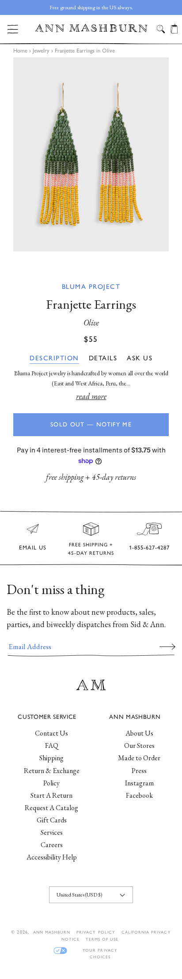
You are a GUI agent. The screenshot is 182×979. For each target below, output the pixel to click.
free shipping (64, 477)
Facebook (139, 795)
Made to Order (139, 757)
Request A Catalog (51, 807)
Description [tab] (54, 358)
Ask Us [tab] (139, 358)
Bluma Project (91, 287)
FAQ (51, 745)
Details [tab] (103, 358)
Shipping (51, 757)
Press (139, 770)
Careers (52, 844)
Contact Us (51, 733)
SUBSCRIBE (167, 646)
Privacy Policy (95, 932)
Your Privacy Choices (100, 950)
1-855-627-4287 (149, 547)
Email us (32, 547)
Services (52, 832)
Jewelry (41, 50)
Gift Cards (52, 820)
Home (20, 50)
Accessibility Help (52, 857)
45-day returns (114, 477)
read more (91, 396)
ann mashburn (51, 932)
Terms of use (102, 939)
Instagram (139, 783)
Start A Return (51, 795)
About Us (139, 733)
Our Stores (139, 745)
